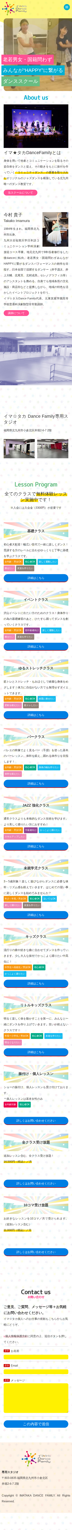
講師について (16, 313)
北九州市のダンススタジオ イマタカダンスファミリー (14, 8)
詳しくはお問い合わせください (36, 1120)
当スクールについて (20, 192)
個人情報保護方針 (16, 1336)
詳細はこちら (36, 577)
